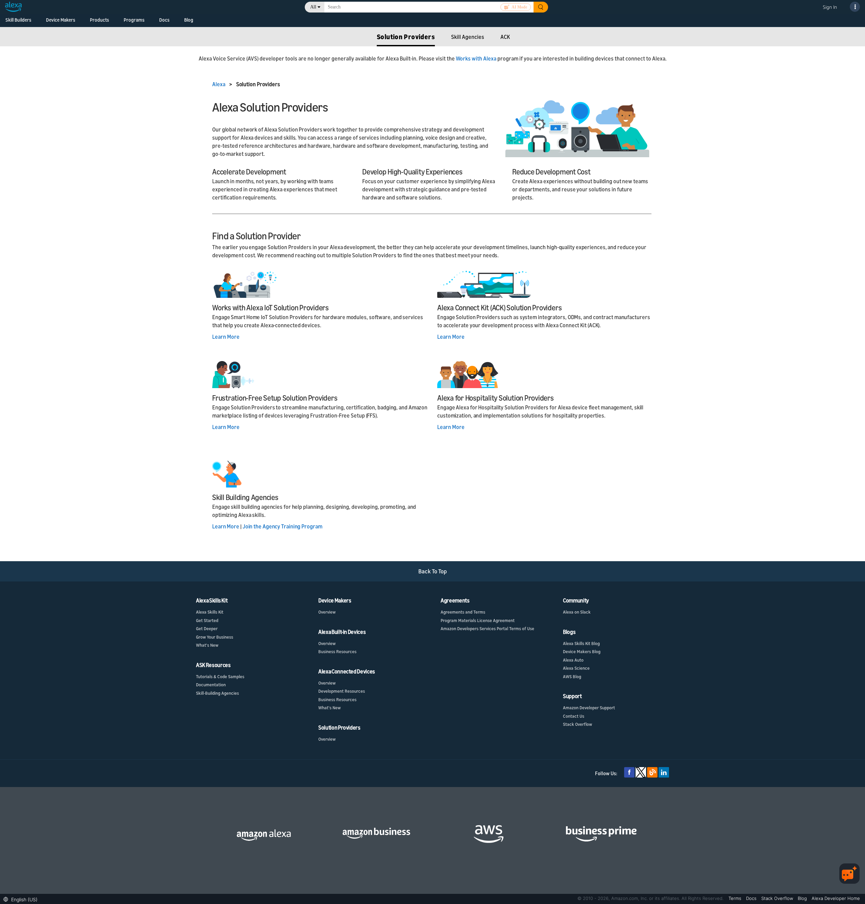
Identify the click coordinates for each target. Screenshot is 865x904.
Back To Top (432, 571)
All (313, 6)
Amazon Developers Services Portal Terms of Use (487, 628)
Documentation (211, 684)
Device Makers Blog (581, 651)
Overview (327, 612)
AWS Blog (572, 676)
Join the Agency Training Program (282, 526)
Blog (188, 20)
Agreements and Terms (463, 612)
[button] (22, 899)
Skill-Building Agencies (217, 693)
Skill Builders (18, 20)
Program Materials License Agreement (478, 620)
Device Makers (60, 20)
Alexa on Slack (577, 612)
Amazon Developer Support (589, 707)
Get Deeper (207, 628)
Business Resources (337, 651)
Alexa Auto (573, 660)
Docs (164, 20)
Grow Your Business (214, 637)
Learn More (226, 336)
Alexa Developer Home (836, 898)
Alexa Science (576, 668)
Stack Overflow (577, 724)
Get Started (207, 620)
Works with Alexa (476, 58)
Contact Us (573, 716)
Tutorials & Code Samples (220, 676)
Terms (735, 898)
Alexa (219, 84)
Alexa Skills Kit (209, 612)
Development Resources (341, 691)
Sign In (830, 7)
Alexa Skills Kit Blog (581, 643)
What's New (207, 645)
